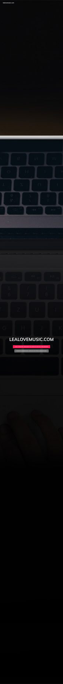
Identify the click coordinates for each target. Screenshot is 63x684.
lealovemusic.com (8, 3)
